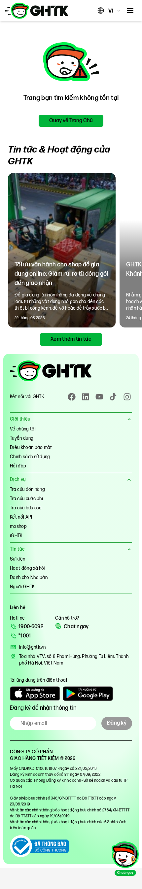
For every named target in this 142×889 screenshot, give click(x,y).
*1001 (24, 636)
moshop (18, 526)
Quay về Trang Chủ (71, 121)
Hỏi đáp (18, 466)
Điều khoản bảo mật (31, 447)
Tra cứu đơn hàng (27, 489)
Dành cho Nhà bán (29, 577)
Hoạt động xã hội (27, 568)
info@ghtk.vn (32, 647)
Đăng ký (116, 723)
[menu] (130, 10)
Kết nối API (21, 517)
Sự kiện (17, 559)
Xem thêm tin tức (71, 339)
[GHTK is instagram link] (127, 397)
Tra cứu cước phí (26, 498)
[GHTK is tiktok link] (113, 397)
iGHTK (16, 535)
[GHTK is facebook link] (72, 397)
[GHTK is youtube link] (99, 397)
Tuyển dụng (21, 438)
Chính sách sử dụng (30, 457)
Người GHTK (22, 587)
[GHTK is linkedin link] (85, 397)
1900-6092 (30, 627)
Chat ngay (76, 627)
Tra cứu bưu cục (26, 508)
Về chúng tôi (23, 429)
